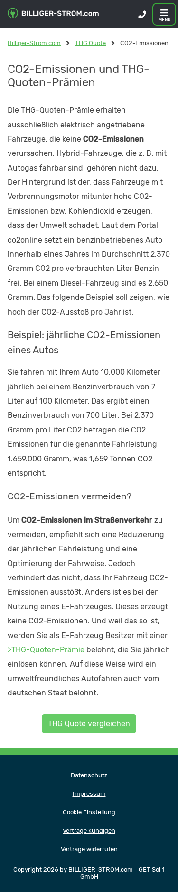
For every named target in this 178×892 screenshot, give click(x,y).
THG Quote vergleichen (89, 723)
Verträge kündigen (89, 830)
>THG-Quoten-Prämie (46, 649)
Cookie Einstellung (89, 812)
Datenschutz (89, 775)
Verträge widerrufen (89, 849)
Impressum (89, 793)
